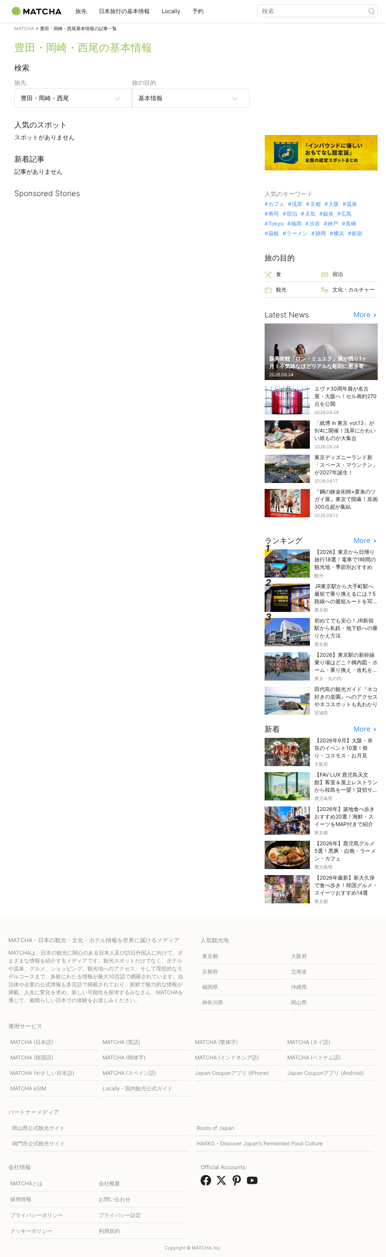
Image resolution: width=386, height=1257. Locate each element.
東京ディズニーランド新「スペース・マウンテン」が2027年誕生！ (346, 464)
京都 (315, 204)
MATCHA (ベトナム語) (314, 1057)
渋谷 (314, 223)
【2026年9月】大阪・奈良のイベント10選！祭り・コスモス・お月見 (343, 748)
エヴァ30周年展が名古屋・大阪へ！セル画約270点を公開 (345, 396)
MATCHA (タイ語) (308, 1042)
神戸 (333, 223)
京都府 (210, 971)
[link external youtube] (253, 1182)
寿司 (273, 213)
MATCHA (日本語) (31, 1042)
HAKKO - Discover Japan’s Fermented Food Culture (260, 1143)
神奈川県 (212, 1002)
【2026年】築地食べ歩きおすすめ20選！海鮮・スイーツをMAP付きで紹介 (344, 816)
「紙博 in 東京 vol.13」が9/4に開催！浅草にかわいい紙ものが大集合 (345, 430)
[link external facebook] (207, 1182)
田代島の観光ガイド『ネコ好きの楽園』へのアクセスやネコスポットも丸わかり (346, 696)
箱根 (273, 233)
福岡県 (210, 987)
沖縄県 (299, 987)
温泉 (351, 204)
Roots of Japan (215, 1128)
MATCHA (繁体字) (216, 1042)
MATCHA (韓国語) (31, 1057)
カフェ (276, 204)
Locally (171, 11)
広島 (346, 213)
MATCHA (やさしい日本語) (42, 1073)
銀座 (328, 213)
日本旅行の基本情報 (124, 11)
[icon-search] (371, 11)
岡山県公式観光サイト (38, 1128)
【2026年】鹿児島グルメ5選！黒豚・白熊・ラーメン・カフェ (345, 851)
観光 (281, 289)
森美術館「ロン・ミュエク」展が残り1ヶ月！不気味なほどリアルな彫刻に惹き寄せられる (319, 366)
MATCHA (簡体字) (124, 1057)
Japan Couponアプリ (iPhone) (232, 1073)
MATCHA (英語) (121, 1042)
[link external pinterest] (238, 1182)
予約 (198, 11)
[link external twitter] (223, 1182)
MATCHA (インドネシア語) (227, 1057)
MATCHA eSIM (28, 1088)
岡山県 (299, 1002)
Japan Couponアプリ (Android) (325, 1073)
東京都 (210, 956)
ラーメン (297, 233)
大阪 (333, 204)
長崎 (351, 223)
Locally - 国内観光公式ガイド (138, 1088)
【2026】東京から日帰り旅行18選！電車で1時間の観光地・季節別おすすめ (345, 559)
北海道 (299, 971)
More (363, 315)
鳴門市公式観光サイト (38, 1143)
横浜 (339, 233)
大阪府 (299, 956)
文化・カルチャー (353, 289)
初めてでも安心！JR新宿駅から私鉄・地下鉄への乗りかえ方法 (346, 628)
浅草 (297, 204)
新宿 (357, 233)
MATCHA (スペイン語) (129, 1073)
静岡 (321, 233)
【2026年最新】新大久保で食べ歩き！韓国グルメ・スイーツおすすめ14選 (346, 885)
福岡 (296, 223)
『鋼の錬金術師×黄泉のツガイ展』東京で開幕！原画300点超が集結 (346, 499)
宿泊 (291, 213)
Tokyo (275, 223)
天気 (310, 213)
